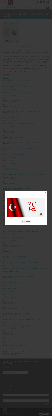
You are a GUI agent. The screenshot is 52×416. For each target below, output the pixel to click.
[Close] (45, 192)
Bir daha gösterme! (26, 221)
